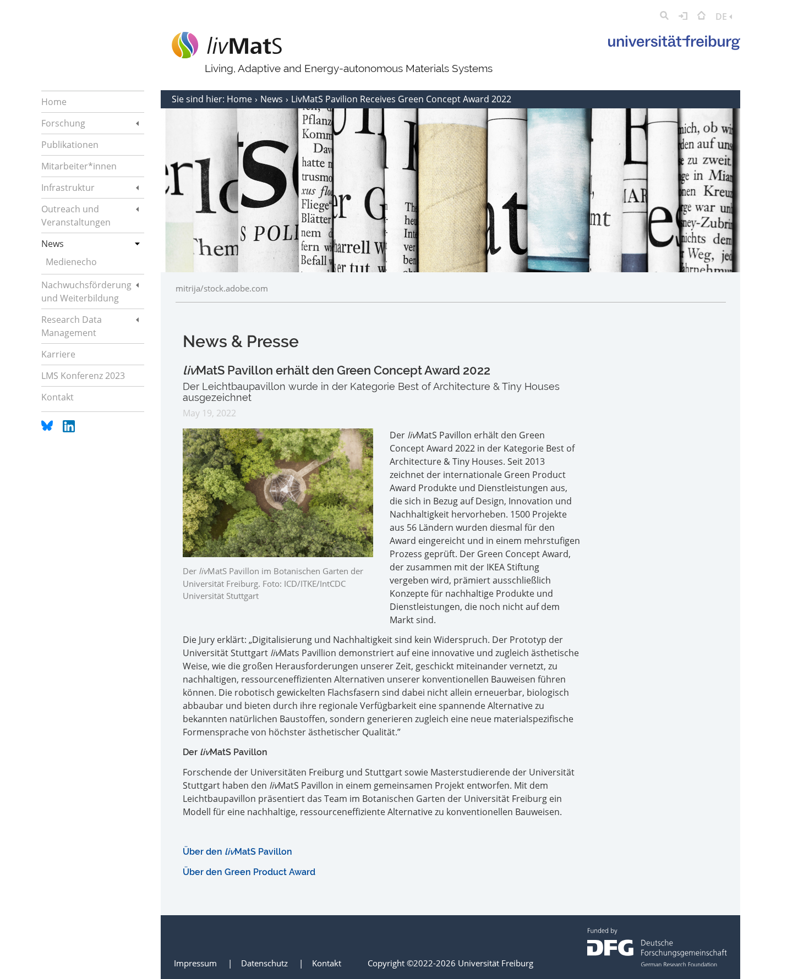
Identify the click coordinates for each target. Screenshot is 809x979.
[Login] (683, 16)
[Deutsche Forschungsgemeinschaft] (657, 963)
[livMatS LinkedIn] (69, 429)
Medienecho (71, 262)
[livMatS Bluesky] (48, 429)
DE (722, 16)
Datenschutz (264, 963)
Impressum (195, 963)
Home (240, 99)
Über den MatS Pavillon (237, 851)
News (272, 99)
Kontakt (326, 963)
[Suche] (664, 16)
